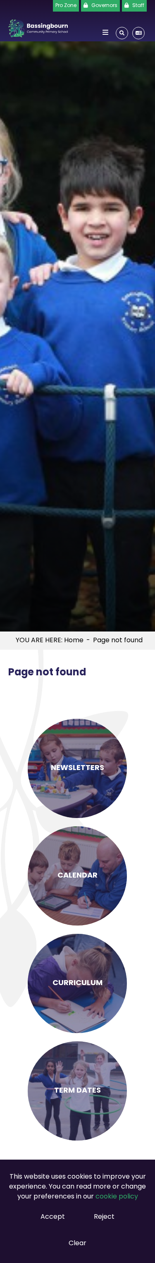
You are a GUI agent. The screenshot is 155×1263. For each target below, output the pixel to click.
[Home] (38, 26)
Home (73, 640)
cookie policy (116, 1197)
